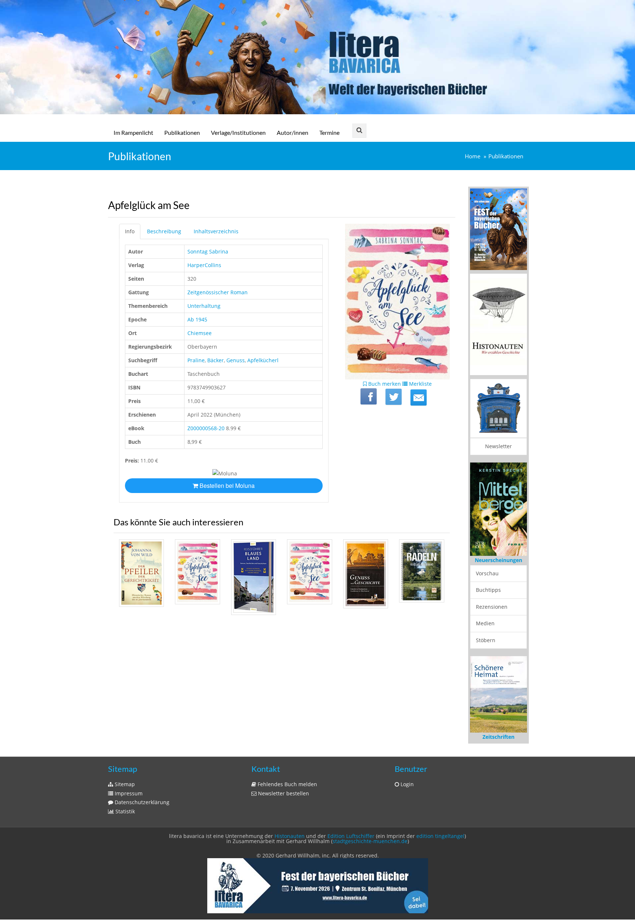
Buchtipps (488, 589)
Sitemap (124, 784)
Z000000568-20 (206, 428)
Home (472, 156)
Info (129, 231)
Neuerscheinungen (498, 560)
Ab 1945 (197, 319)
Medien (485, 623)
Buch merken (384, 383)
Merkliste (420, 383)
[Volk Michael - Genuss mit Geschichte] (365, 573)
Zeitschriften (498, 736)
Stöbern (485, 640)
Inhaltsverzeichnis (216, 231)
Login (406, 784)
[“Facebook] (368, 396)
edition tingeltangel (440, 835)
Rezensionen (491, 606)
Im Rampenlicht (133, 132)
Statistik (124, 811)
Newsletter (498, 446)
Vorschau (487, 573)
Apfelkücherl (263, 360)
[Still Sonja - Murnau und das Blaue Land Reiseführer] (253, 577)
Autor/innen (292, 132)
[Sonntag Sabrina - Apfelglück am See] (197, 571)
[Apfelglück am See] (418, 397)
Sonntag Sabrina (207, 251)
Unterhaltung (203, 305)
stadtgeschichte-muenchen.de (370, 841)
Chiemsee (199, 333)
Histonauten (290, 835)
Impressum (128, 793)
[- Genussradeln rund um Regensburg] (421, 570)
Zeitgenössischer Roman (217, 292)
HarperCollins (204, 265)
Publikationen (182, 132)
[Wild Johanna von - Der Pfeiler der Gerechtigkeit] (141, 573)
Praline (196, 360)
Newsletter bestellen (282, 793)
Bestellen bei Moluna (226, 485)
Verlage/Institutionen (238, 132)
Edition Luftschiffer (350, 835)
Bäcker (215, 360)
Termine (329, 132)
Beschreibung (164, 231)
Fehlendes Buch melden (286, 784)
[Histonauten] (498, 228)
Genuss (235, 360)
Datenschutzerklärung (141, 802)
